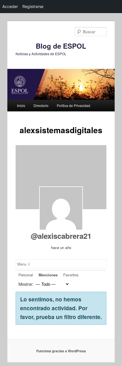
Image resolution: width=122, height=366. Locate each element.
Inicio (21, 105)
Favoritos (71, 274)
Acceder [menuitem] (10, 6)
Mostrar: (25, 284)
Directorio (41, 105)
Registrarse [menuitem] (32, 6)
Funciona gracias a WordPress (61, 350)
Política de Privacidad (73, 105)
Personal (25, 274)
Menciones (48, 274)
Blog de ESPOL (61, 46)
